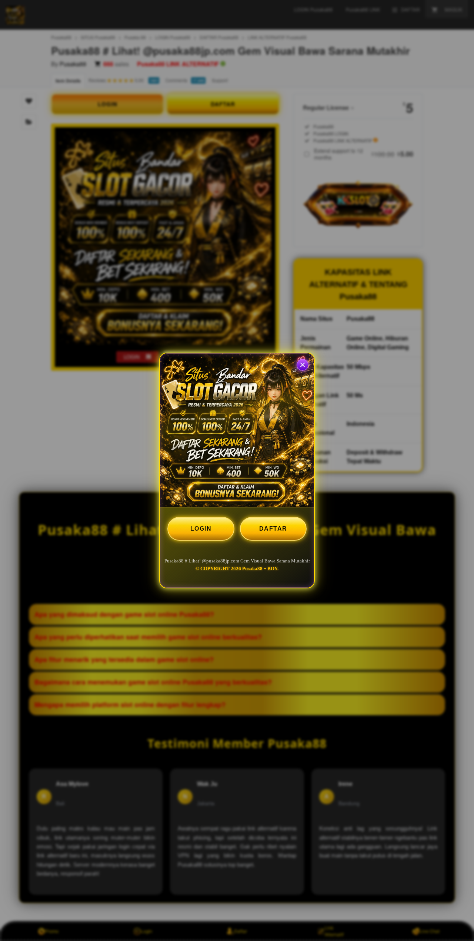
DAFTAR (273, 528)
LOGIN (201, 528)
